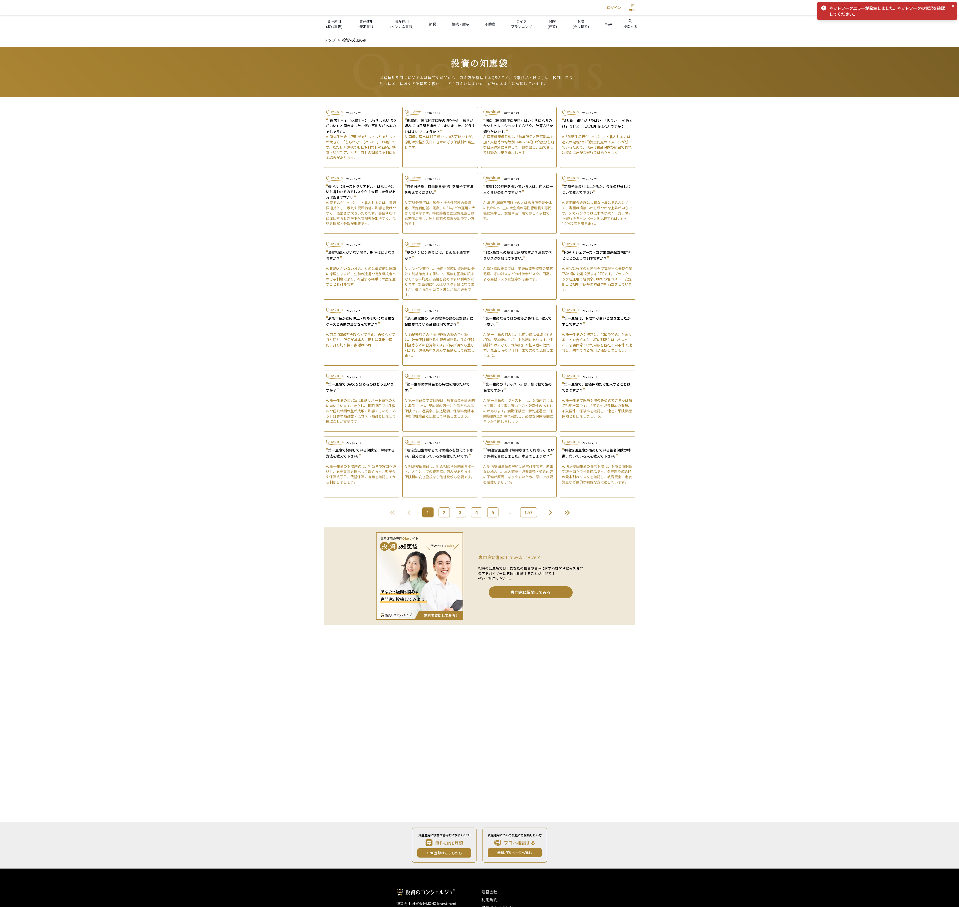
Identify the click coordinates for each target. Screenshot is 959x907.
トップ (330, 40)
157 (528, 512)
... (509, 512)
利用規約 (489, 900)
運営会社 (489, 892)
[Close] (953, 6)
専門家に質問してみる (531, 592)
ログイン (614, 7)
